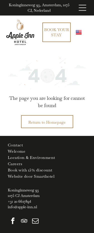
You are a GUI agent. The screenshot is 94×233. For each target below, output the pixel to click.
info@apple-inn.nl (22, 206)
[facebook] (13, 221)
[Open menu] (82, 8)
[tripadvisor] (24, 221)
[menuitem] (47, 145)
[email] (35, 221)
